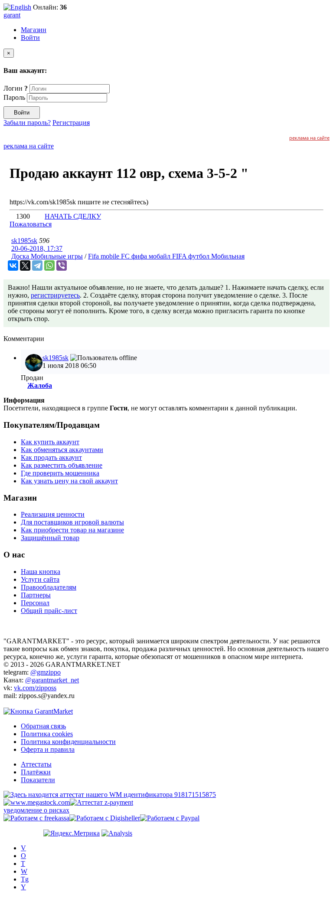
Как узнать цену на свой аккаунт (69, 481)
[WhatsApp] (49, 265)
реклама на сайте (309, 137)
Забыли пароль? (27, 122)
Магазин (33, 29)
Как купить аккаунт (50, 442)
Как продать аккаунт (51, 457)
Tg (25, 879)
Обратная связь (43, 726)
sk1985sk (24, 240)
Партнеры (36, 595)
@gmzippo (45, 672)
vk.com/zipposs (35, 688)
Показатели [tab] (38, 779)
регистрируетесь (55, 295)
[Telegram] (37, 265)
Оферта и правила (48, 749)
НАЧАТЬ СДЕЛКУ (73, 216)
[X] (25, 265)
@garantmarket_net (52, 680)
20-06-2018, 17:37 (36, 248)
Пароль (14, 97)
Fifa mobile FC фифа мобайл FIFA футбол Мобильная (166, 256)
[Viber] (61, 265)
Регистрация (71, 122)
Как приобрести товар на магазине (72, 530)
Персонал (35, 602)
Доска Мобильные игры (47, 256)
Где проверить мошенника (60, 473)
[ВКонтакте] (13, 265)
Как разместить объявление (61, 465)
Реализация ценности (53, 514)
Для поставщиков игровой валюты (72, 522)
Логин (15, 88)
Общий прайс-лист (49, 610)
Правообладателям (48, 587)
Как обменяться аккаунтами (62, 449)
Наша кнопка (40, 571)
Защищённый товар (50, 537)
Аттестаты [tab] (36, 764)
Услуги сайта (40, 579)
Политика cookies (47, 733)
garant (11, 15)
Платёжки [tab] (36, 772)
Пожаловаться (31, 224)
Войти (30, 37)
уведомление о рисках (36, 810)
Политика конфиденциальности (68, 741)
